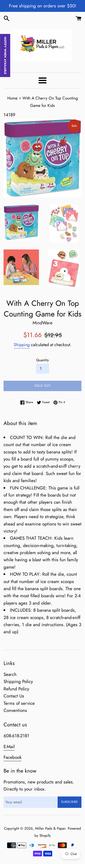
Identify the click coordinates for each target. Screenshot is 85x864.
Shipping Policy (18, 681)
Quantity (42, 360)
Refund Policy (16, 689)
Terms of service (19, 703)
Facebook (12, 757)
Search (10, 674)
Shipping (22, 345)
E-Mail (9, 746)
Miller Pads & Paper (50, 828)
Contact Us (14, 696)
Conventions (15, 710)
